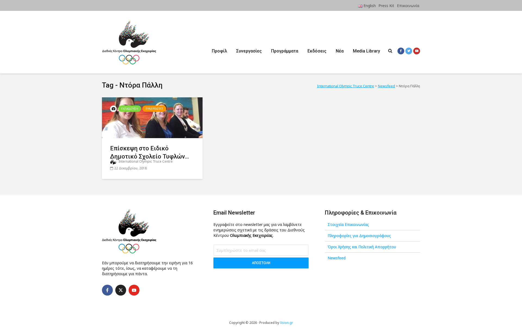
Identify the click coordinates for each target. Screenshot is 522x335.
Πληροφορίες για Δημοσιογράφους (359, 235)
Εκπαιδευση (129, 109)
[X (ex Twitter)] (120, 290)
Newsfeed (337, 257)
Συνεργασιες (154, 109)
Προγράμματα (284, 51)
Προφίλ (219, 51)
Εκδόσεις (317, 51)
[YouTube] (134, 290)
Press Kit (386, 5)
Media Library (366, 51)
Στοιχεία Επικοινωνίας (348, 224)
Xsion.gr (286, 322)
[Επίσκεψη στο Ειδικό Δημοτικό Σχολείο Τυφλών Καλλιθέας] (152, 117)
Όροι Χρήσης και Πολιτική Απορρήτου (362, 246)
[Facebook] (107, 290)
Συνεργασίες (249, 51)
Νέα (340, 51)
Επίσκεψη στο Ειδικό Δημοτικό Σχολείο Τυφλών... (149, 152)
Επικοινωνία (408, 5)
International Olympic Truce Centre (145, 161)
